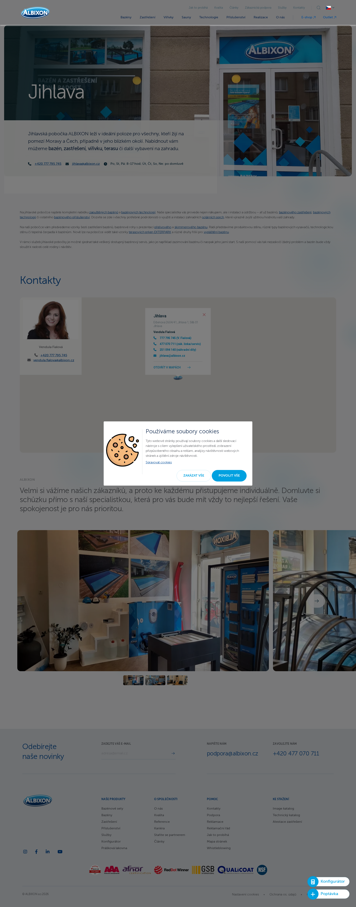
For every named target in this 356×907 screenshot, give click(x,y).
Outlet (328, 17)
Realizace (261, 17)
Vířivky (168, 17)
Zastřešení (147, 17)
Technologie (208, 17)
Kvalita (218, 7)
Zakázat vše (193, 475)
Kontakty (299, 7)
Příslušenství (235, 17)
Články (234, 7)
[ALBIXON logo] (35, 12)
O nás (280, 17)
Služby (282, 7)
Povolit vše (229, 475)
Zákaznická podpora (258, 7)
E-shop (307, 17)
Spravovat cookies (159, 462)
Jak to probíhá (198, 7)
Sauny (186, 17)
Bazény (126, 17)
